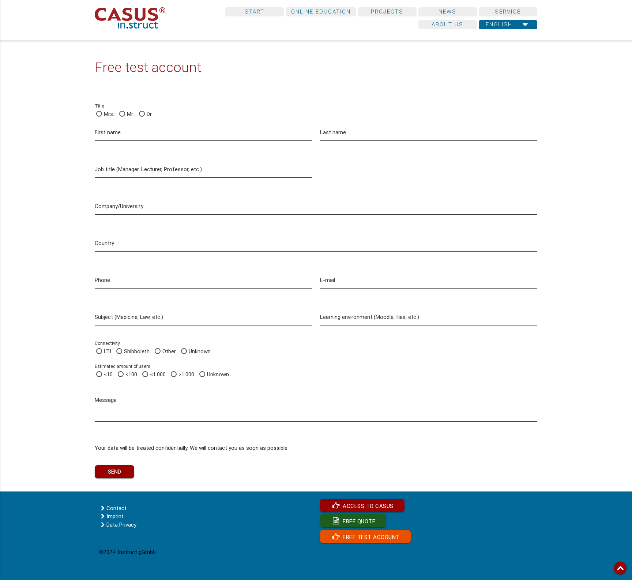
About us (447, 24)
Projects (387, 11)
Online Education (321, 11)
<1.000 (158, 374)
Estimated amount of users (122, 366)
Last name (333, 132)
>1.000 (186, 374)
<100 (131, 374)
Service (508, 11)
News (447, 11)
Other (169, 351)
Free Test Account (370, 537)
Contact (116, 508)
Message (106, 399)
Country (104, 243)
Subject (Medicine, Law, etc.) (129, 316)
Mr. (130, 113)
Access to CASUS (367, 505)
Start (254, 11)
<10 (108, 374)
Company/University (119, 206)
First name (108, 132)
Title (99, 106)
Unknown (200, 351)
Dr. (150, 113)
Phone (102, 279)
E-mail (327, 279)
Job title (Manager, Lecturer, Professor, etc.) (148, 169)
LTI (107, 351)
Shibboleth (137, 351)
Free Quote (358, 521)
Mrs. (109, 113)
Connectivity (107, 343)
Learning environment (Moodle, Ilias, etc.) (369, 316)
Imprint (115, 516)
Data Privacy (121, 524)
